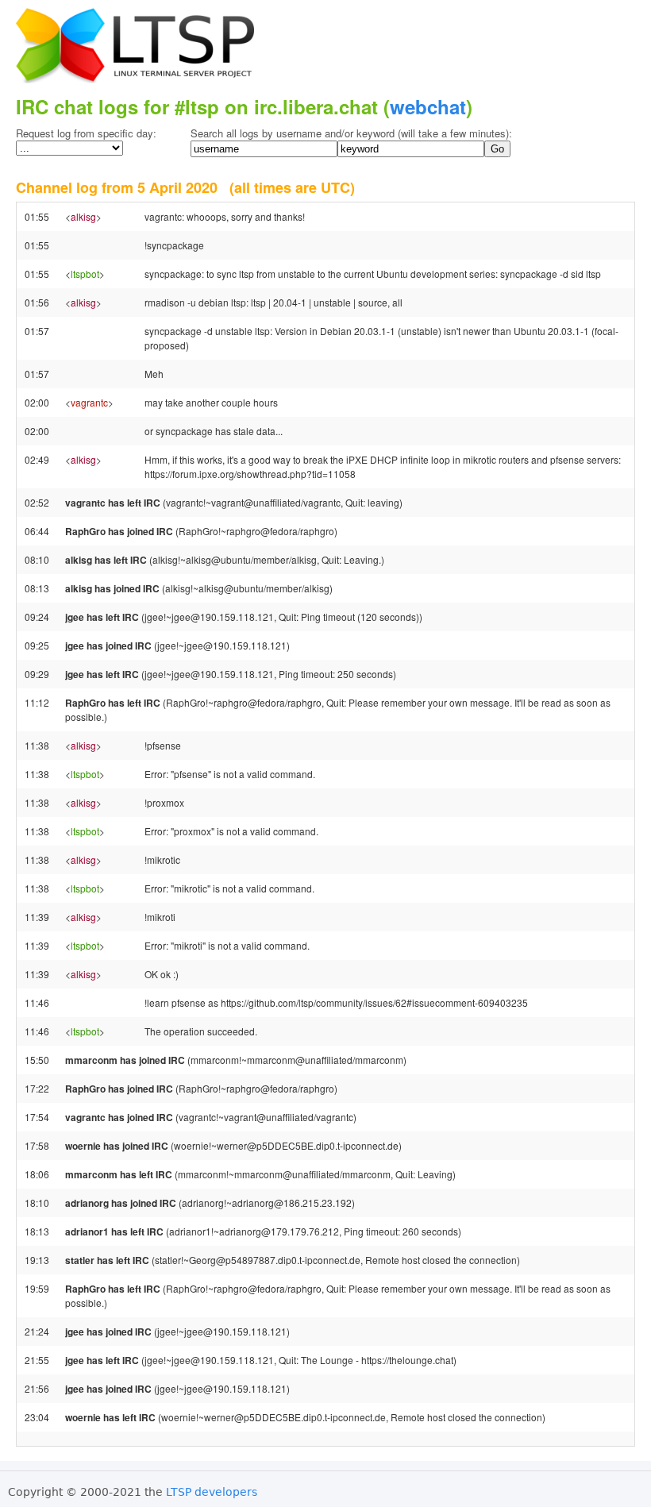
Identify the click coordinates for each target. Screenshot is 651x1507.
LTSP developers (211, 1492)
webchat (428, 106)
